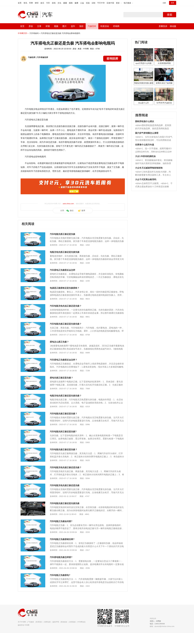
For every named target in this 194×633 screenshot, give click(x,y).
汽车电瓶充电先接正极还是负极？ (66, 467)
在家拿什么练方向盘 (144, 144)
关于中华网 (22, 622)
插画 (71, 3)
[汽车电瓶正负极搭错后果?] (33, 539)
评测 (48, 26)
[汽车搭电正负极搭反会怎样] (33, 269)
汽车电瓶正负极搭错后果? (62, 539)
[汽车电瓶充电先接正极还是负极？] (33, 467)
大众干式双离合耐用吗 (145, 179)
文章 (39, 26)
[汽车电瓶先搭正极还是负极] (33, 234)
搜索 (169, 14)
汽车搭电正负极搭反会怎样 (62, 270)
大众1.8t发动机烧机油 (145, 156)
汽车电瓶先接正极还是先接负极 (64, 503)
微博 (83, 210)
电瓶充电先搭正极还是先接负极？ (66, 396)
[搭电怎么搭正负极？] (33, 341)
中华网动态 (82, 622)
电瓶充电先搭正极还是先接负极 (64, 252)
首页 (20, 3)
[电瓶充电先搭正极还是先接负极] (33, 252)
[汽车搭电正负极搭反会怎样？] (33, 359)
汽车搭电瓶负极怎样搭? (61, 557)
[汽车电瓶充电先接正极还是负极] (33, 485)
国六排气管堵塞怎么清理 (146, 133)
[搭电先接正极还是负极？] (33, 377)
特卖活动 (104, 26)
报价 (81, 26)
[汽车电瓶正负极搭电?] (33, 575)
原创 (31, 26)
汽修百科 (92, 26)
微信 (72, 210)
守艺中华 (101, 3)
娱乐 (42, 3)
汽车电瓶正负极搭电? (60, 575)
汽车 (48, 3)
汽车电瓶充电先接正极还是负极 (64, 485)
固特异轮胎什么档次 (144, 121)
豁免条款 (64, 622)
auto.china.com (68, 204)
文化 (59, 3)
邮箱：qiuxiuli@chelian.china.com (162, 626)
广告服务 (31, 622)
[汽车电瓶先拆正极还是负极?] (33, 431)
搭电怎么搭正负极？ (59, 342)
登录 (172, 3)
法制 (93, 3)
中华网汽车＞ (23, 33)
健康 (76, 3)
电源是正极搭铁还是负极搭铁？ (64, 288)
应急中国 (110, 3)
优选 (88, 3)
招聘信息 (47, 622)
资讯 (25, 3)
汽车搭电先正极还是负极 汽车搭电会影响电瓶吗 (60, 33)
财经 (37, 3)
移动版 (173, 26)
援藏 (65, 3)
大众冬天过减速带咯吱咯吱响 (149, 168)
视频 (56, 26)
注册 (164, 3)
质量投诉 (163, 26)
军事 (31, 3)
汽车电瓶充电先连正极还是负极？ (66, 306)
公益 (82, 3)
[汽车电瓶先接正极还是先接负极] (33, 503)
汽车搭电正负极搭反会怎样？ (63, 360)
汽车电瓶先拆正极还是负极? (63, 431)
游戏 (54, 3)
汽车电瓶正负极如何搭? (61, 521)
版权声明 (56, 622)
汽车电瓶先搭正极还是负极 (62, 234)
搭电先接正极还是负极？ (61, 378)
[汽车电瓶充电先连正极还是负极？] (33, 305)
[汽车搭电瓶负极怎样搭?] (33, 557)
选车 (73, 26)
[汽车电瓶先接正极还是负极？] (33, 413)
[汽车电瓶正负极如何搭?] (33, 521)
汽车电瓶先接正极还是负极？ (63, 413)
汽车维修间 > (34, 33)
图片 (64, 26)
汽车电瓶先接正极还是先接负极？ (66, 324)
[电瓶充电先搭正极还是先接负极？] (33, 395)
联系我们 (39, 622)
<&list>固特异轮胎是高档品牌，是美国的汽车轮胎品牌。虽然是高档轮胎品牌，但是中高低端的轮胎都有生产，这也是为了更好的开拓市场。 (153, 127)
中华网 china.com (29, 15)
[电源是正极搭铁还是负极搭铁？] (33, 287)
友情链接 (72, 622)
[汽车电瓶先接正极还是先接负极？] (33, 323)
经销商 (116, 26)
